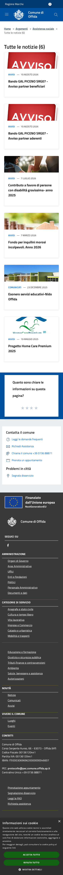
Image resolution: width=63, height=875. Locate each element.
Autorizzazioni (16, 679)
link (14, 847)
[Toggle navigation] (7, 14)
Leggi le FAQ (15, 798)
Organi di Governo (18, 561)
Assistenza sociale (43, 29)
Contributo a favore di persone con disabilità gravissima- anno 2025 (30, 190)
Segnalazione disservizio (21, 793)
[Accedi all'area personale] (50, 4)
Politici (11, 582)
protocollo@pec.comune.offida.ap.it (29, 768)
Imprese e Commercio (20, 625)
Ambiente (13, 668)
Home (7, 29)
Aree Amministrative (20, 566)
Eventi (11, 726)
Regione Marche (14, 4)
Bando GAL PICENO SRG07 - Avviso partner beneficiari (28, 84)
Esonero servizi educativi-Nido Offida (30, 297)
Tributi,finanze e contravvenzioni (26, 663)
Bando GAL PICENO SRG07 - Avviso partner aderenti (28, 136)
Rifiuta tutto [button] (31, 862)
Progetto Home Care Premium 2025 (29, 348)
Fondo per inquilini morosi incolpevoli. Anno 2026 (27, 245)
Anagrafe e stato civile (20, 609)
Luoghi (11, 721)
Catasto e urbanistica (20, 630)
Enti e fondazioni (17, 577)
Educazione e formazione (22, 652)
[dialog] (31, 846)
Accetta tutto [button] (31, 854)
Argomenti (22, 29)
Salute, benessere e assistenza (25, 673)
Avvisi (11, 74)
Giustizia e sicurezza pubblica (24, 657)
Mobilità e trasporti (19, 636)
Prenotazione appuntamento (24, 788)
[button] (31, 869)
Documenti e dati (17, 593)
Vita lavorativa (16, 620)
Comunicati (14, 287)
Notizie (12, 695)
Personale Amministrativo (22, 588)
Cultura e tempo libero (20, 614)
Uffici (11, 572)
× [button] (59, 821)
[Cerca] (56, 15)
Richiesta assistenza (19, 804)
